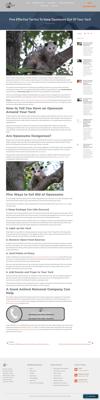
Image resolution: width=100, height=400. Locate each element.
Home (28, 3)
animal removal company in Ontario (28, 329)
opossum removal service (61, 157)
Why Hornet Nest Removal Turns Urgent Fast (88, 44)
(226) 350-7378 (83, 376)
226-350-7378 (56, 102)
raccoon (65, 204)
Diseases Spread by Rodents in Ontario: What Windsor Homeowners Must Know (87, 123)
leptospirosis (42, 152)
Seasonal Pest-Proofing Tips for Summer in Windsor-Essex (87, 62)
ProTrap (17, 325)
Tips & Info (44, 6)
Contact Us (30, 327)
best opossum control (12, 303)
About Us (55, 6)
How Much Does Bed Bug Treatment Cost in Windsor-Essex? (88, 101)
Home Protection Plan (66, 3)
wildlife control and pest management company (33, 100)
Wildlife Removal (38, 3)
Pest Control (51, 3)
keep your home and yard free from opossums (44, 257)
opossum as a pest (25, 82)
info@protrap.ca (83, 370)
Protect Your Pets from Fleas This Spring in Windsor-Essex (88, 83)
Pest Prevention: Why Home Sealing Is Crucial (87, 145)
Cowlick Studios (66, 396)
